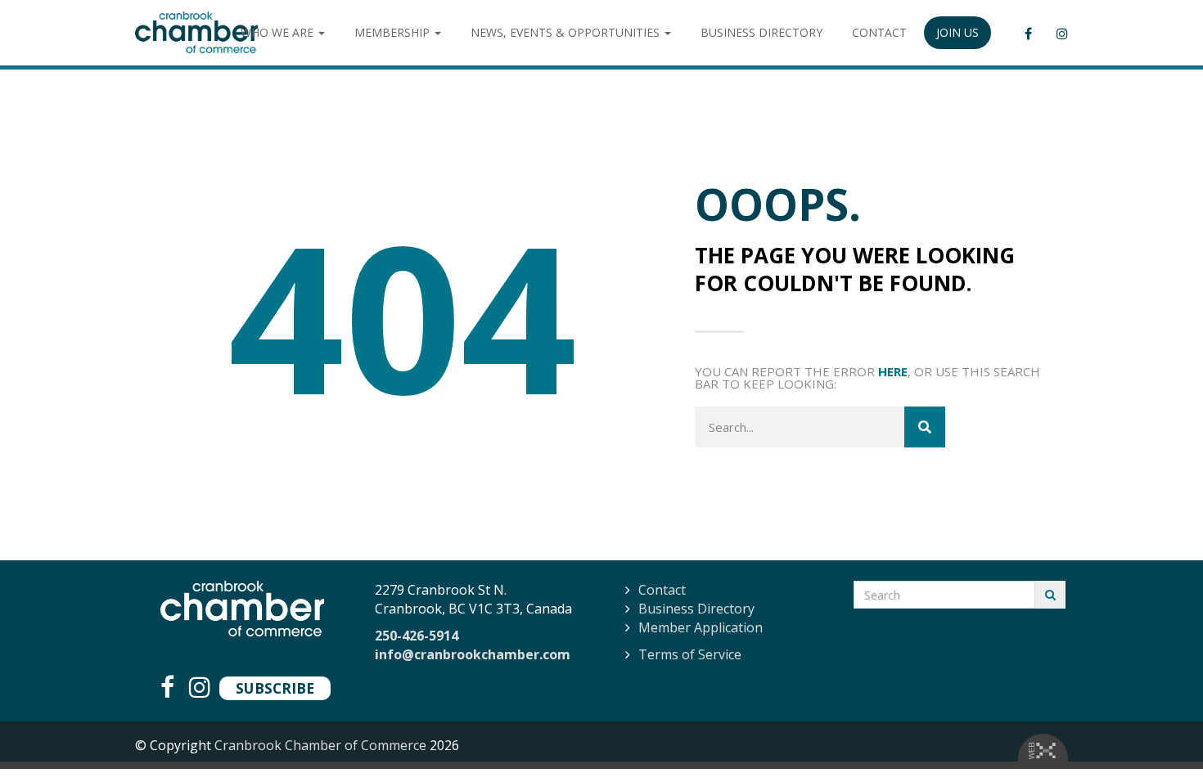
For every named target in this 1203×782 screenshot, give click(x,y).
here (893, 371)
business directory (761, 32)
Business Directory (696, 609)
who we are (279, 32)
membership (393, 32)
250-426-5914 (416, 636)
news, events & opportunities (567, 32)
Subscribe (275, 688)
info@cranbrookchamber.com (472, 654)
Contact (662, 590)
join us (957, 32)
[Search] (924, 427)
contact (879, 32)
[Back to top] (1157, 736)
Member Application (700, 627)
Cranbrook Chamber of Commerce (320, 745)
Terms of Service (689, 654)
